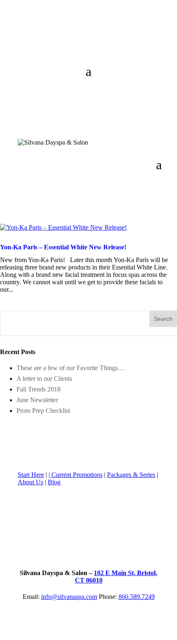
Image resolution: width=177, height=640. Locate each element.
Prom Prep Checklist (43, 410)
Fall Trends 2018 (38, 389)
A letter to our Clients (44, 378)
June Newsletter (37, 399)
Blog (54, 482)
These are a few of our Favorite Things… (70, 367)
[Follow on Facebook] (24, 39)
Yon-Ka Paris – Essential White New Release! (63, 247)
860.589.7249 (137, 596)
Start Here (31, 474)
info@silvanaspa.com (69, 596)
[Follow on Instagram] (57, 39)
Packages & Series (131, 474)
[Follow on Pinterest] (73, 39)
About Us (30, 482)
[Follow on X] (40, 39)
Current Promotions (76, 474)
